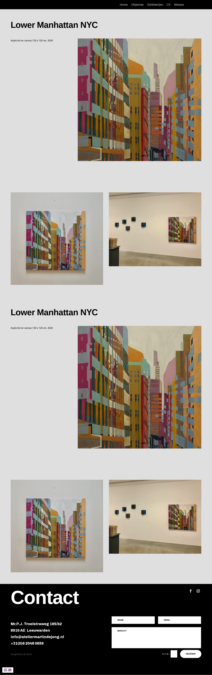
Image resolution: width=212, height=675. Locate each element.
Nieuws (179, 5)
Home (124, 5)
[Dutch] (5, 669)
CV (168, 5)
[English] (10, 669)
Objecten (137, 5)
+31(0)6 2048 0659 (27, 643)
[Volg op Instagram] (198, 591)
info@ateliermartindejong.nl (37, 637)
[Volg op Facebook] (190, 591)
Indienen (191, 654)
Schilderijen (155, 5)
